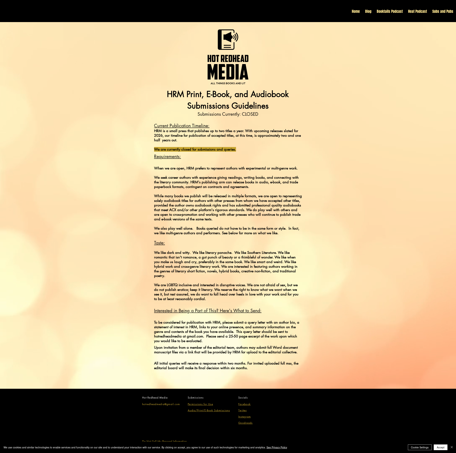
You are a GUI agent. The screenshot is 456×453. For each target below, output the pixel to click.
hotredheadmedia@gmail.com (161, 404)
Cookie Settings (420, 447)
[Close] (452, 447)
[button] (453, 20)
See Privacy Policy (276, 447)
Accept (440, 447)
